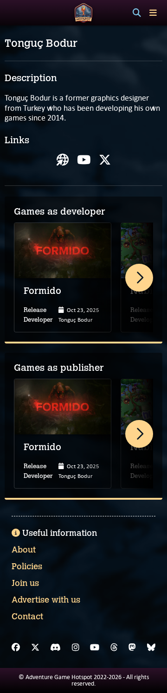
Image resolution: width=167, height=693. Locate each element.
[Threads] (114, 647)
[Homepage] (63, 160)
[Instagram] (75, 647)
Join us (25, 583)
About (24, 550)
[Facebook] (16, 647)
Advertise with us (46, 600)
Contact (27, 616)
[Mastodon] (132, 647)
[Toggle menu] (153, 12)
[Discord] (55, 647)
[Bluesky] (151, 647)
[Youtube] (83, 160)
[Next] (139, 278)
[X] (105, 160)
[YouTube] (94, 647)
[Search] (136, 13)
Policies (27, 566)
